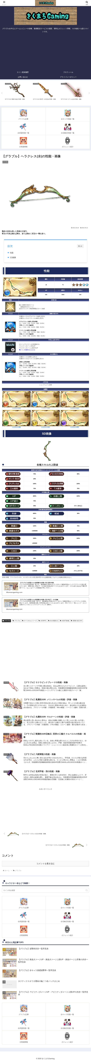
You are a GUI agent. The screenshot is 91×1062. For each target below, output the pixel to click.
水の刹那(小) (54, 621)
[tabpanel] (17, 92)
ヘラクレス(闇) (74, 427)
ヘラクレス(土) (74, 408)
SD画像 (13, 257)
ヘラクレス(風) (16, 427)
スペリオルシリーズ (30, 621)
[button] (87, 890)
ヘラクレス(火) (16, 408)
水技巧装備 (65, 621)
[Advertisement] (45, 52)
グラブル (7, 621)
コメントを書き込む (45, 863)
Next (89, 93)
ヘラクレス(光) (45, 427)
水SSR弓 (43, 621)
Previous (2, 93)
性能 (11, 252)
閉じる (80, 246)
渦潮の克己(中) (77, 621)
